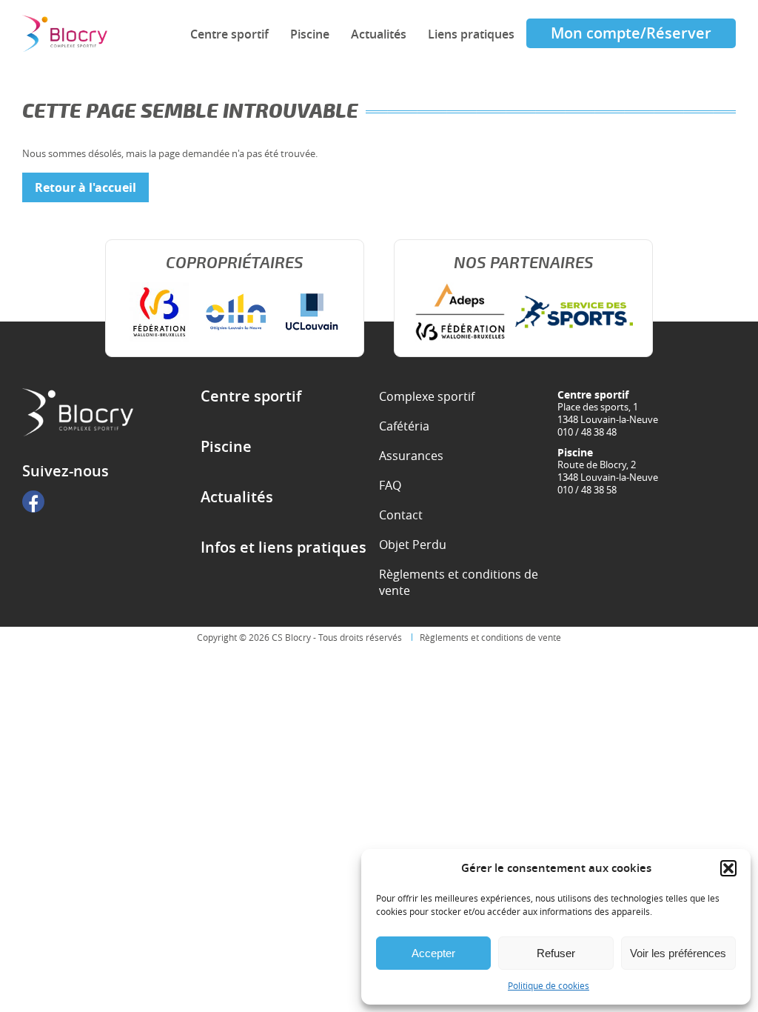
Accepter (433, 953)
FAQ (390, 485)
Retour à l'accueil (85, 187)
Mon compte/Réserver (631, 33)
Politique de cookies (548, 985)
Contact (401, 515)
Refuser (556, 953)
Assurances (411, 455)
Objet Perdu (412, 544)
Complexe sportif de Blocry (64, 33)
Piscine (309, 34)
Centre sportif (229, 34)
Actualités (378, 34)
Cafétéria (404, 426)
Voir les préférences (678, 953)
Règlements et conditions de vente (458, 582)
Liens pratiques (471, 34)
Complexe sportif (426, 396)
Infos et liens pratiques (283, 547)
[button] (728, 868)
